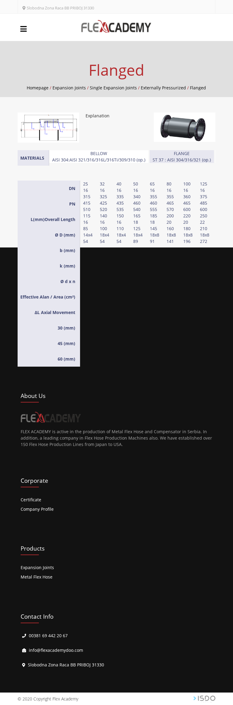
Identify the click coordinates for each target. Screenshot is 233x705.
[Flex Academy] (116, 26)
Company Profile (37, 509)
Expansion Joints (37, 567)
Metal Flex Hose (36, 577)
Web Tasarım (204, 699)
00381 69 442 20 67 (48, 635)
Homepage (38, 88)
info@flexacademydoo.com (56, 650)
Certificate (31, 500)
